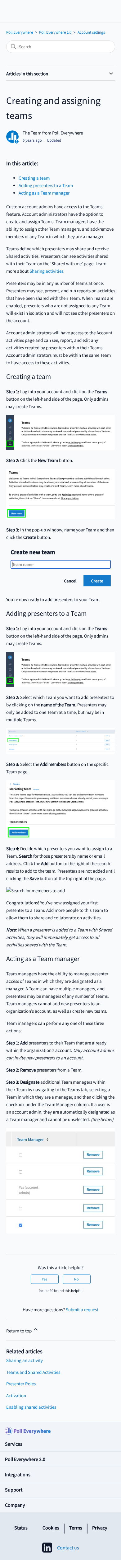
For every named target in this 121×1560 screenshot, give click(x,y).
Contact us (68, 1547)
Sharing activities (46, 271)
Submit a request (82, 1310)
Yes (44, 1279)
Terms (75, 1528)
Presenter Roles (21, 1384)
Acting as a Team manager (44, 193)
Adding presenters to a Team (46, 185)
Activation (16, 1395)
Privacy (99, 1528)
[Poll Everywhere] (60, 1429)
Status (21, 1528)
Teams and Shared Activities (33, 1372)
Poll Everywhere (19, 32)
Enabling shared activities (31, 1407)
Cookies (51, 1528)
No (76, 1279)
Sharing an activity (24, 1360)
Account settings (91, 32)
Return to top (19, 1331)
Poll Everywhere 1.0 (55, 32)
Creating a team (34, 178)
